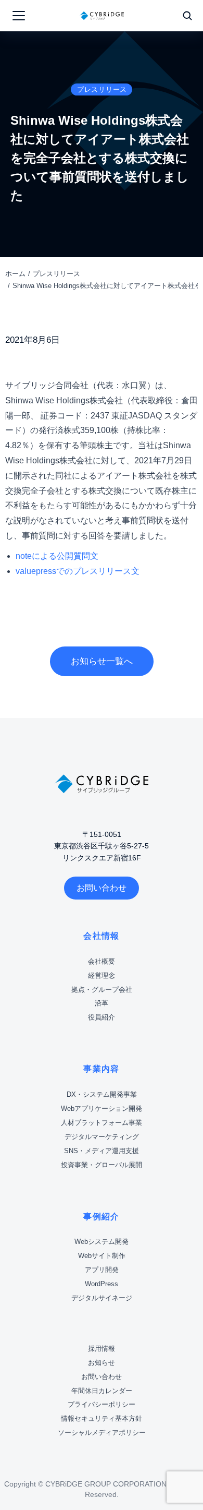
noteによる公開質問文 (57, 556)
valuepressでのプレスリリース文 (77, 571)
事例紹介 (101, 1216)
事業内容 (101, 1068)
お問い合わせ (101, 887)
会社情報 (101, 935)
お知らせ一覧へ (102, 661)
